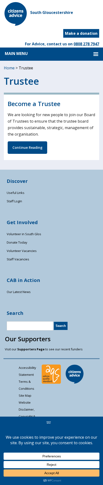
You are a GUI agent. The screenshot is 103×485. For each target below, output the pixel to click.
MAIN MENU (16, 53)
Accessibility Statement (27, 371)
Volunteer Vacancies (22, 251)
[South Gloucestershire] (16, 24)
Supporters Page (31, 349)
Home (9, 68)
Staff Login (14, 201)
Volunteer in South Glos (24, 234)
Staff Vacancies (18, 259)
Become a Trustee (34, 104)
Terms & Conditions (26, 385)
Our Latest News (19, 292)
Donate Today (17, 242)
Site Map (25, 395)
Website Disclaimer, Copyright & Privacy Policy (28, 412)
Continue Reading (27, 147)
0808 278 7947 (86, 44)
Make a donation (81, 33)
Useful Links (15, 193)
